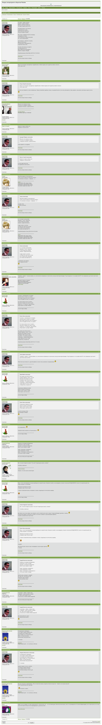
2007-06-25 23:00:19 (6, 154)
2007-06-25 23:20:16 (6, 193)
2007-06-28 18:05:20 (6, 557)
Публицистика (19, 14)
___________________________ (24, 109)
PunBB (98, 721)
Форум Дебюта (12, 7)
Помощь (43, 7)
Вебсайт (3, 119)
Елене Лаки (5, 295)
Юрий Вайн (4, 22)
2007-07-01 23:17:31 (6, 702)
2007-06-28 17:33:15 (6, 481)
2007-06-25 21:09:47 (6, 62)
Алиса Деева (5, 275)
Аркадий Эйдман (6, 104)
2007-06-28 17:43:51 (6, 525)
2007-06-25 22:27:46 (6, 124)
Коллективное (10, 14)
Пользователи (19, 7)
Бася (3, 704)
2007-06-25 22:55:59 (6, 134)
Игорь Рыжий (5, 64)
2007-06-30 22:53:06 (6, 649)
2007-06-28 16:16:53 (6, 399)
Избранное (4, 14)
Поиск (29, 7)
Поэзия (24, 14)
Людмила (20, 642)
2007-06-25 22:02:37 (6, 102)
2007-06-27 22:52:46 (6, 351)
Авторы (27, 14)
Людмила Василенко (7, 631)
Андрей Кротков (6, 443)
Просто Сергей (5, 126)
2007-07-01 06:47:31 (6, 681)
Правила (25, 7)
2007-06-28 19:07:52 (6, 590)
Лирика (23, 18)
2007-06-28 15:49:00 (6, 371)
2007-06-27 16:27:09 (6, 293)
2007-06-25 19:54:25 (6, 20)
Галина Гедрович (6, 463)
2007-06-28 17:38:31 (6, 501)
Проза (14, 14)
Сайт (3, 7)
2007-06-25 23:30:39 (6, 217)
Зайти (39, 7)
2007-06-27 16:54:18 (6, 313)
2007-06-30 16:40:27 (6, 604)
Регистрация (34, 7)
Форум (6, 7)
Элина (3, 176)
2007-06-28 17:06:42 (6, 441)
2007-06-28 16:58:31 (6, 424)
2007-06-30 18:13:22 (6, 629)
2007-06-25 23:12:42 (6, 174)
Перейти (4, 721)
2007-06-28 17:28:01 (6, 461)
